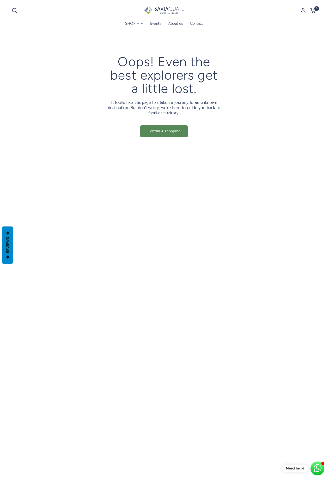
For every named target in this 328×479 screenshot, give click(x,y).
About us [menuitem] (175, 23)
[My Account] (303, 10)
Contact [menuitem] (196, 23)
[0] (312, 10)
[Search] (15, 10)
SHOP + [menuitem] (132, 23)
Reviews (7, 245)
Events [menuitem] (155, 23)
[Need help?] (317, 468)
